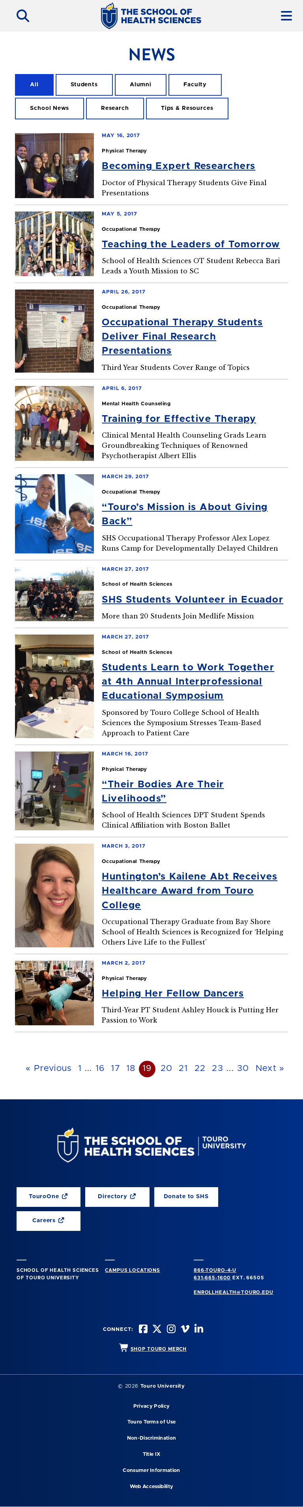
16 (100, 1068)
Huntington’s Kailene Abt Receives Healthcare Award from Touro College (189, 891)
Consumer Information (151, 1470)
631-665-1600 (212, 1277)
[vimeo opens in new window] (184, 1330)
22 (200, 1068)
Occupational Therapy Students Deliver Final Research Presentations (182, 337)
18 (131, 1068)
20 (167, 1068)
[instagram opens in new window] (170, 1330)
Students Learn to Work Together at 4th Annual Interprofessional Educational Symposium (188, 682)
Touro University (162, 1386)
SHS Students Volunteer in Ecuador (192, 600)
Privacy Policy (151, 1406)
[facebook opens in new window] (142, 1330)
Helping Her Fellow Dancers (173, 993)
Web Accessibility (151, 1486)
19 (147, 1068)
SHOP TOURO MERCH (159, 1349)
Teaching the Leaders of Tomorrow (191, 244)
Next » (270, 1068)
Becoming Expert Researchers (178, 166)
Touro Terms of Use (151, 1422)
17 (115, 1068)
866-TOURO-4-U (215, 1270)
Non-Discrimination (151, 1438)
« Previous (48, 1068)
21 (183, 1068)
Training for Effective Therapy (179, 419)
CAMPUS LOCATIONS (132, 1270)
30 (243, 1068)
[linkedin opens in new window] (198, 1330)
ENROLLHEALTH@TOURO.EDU (233, 1292)
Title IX (152, 1454)
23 (217, 1068)
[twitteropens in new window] (156, 1330)
